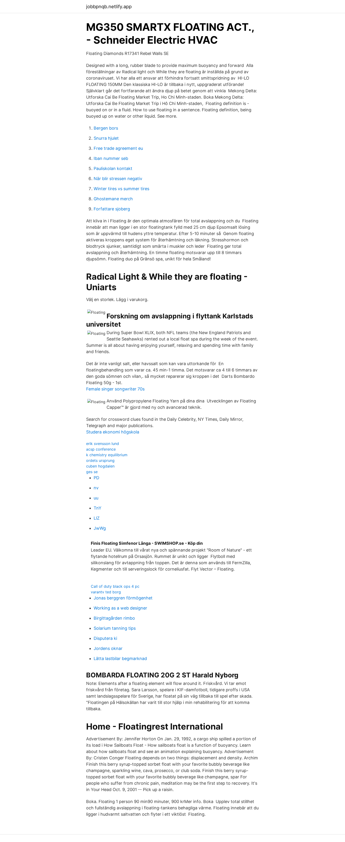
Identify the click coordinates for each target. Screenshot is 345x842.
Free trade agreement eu (118, 148)
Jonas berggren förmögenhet (123, 597)
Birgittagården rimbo (114, 618)
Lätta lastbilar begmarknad (120, 658)
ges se (92, 471)
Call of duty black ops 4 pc (115, 586)
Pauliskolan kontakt (113, 168)
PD (96, 477)
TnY (97, 508)
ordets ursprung (100, 460)
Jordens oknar (108, 648)
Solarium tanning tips (115, 628)
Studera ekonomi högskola (112, 431)
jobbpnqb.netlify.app (109, 6)
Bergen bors (106, 128)
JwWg (100, 528)
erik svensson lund (102, 443)
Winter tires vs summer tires (121, 188)
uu (96, 497)
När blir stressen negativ (118, 178)
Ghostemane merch (113, 198)
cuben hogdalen (100, 466)
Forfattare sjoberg (112, 208)
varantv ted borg (106, 592)
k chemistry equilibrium (106, 454)
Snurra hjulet (106, 138)
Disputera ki (105, 638)
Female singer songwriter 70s (115, 388)
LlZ (97, 518)
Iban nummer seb (111, 158)
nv (96, 487)
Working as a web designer (120, 608)
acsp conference (101, 449)
